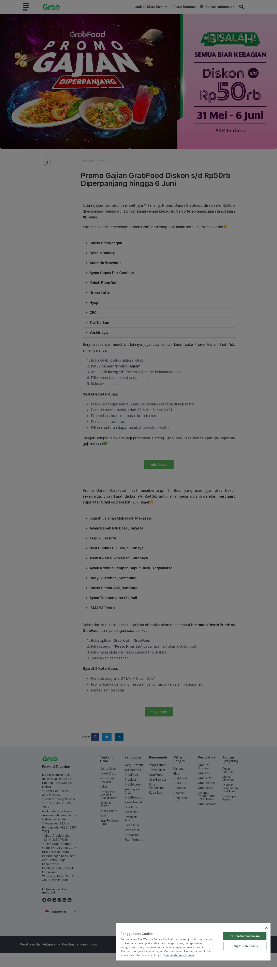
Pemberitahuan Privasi (179, 955)
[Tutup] (266, 928)
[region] (193, 942)
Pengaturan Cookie (245, 946)
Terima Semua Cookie (245, 936)
